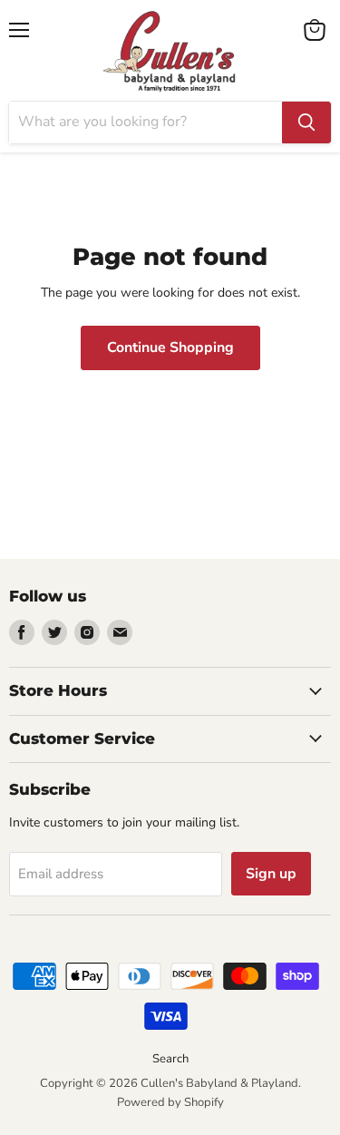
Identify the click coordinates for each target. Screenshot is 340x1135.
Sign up (271, 874)
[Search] (306, 122)
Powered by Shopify (170, 1102)
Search (170, 1059)
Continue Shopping (170, 347)
